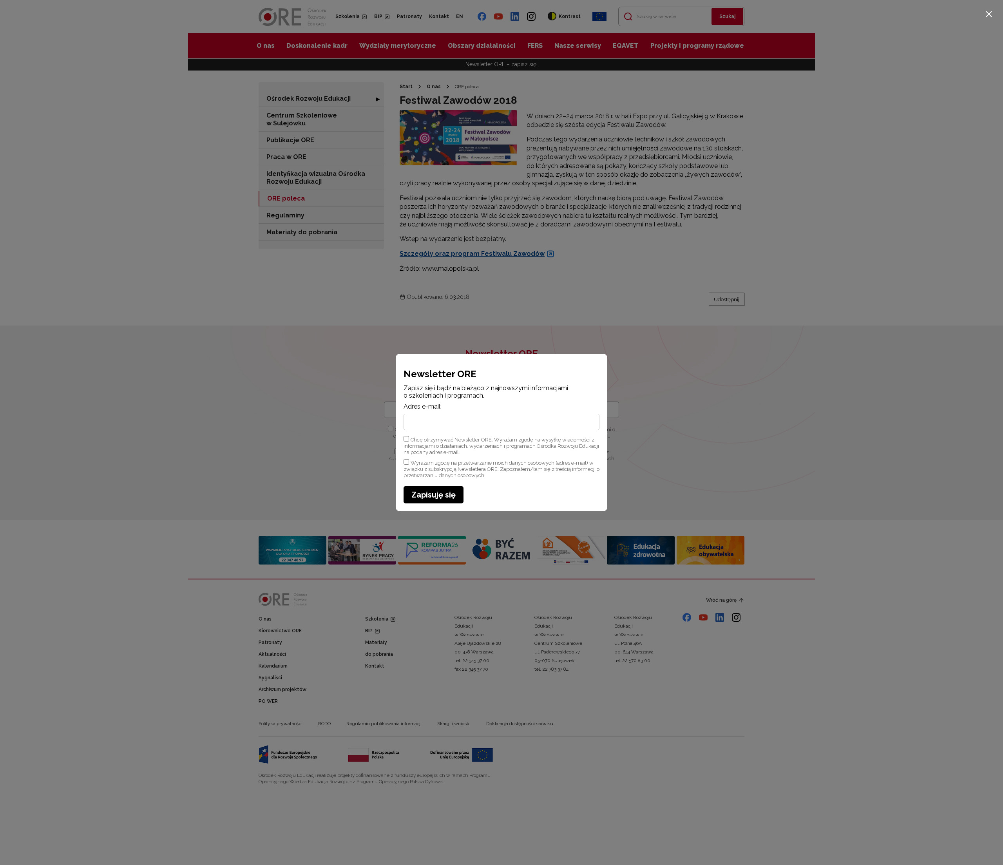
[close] (989, 14)
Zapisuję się (433, 494)
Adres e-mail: (423, 407)
